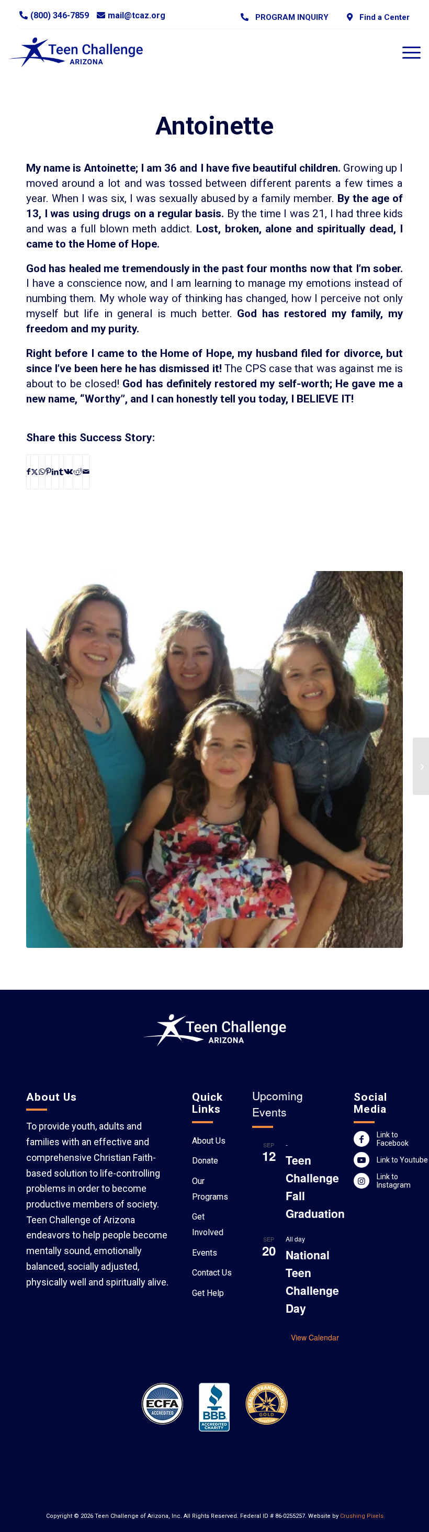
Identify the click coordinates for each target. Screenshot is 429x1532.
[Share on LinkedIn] (55, 472)
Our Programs (210, 1189)
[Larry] (421, 766)
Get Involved (207, 1224)
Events (204, 1253)
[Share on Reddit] (77, 472)
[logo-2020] (81, 52)
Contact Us (212, 1273)
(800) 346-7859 (59, 15)
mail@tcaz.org (136, 15)
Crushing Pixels (361, 1516)
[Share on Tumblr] (61, 472)
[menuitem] (284, 17)
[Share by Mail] (86, 472)
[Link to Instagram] (361, 1181)
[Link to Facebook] (361, 1139)
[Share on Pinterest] (48, 472)
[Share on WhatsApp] (42, 472)
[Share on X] (34, 472)
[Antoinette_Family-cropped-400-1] (214, 759)
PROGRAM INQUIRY (290, 17)
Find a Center (382, 17)
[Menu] (406, 52)
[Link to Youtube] (361, 1160)
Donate (205, 1161)
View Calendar (315, 1337)
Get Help (208, 1293)
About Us (208, 1141)
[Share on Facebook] (28, 472)
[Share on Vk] (68, 472)
